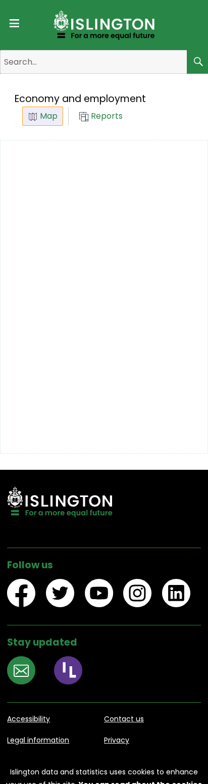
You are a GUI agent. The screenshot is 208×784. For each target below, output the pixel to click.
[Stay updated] (26, 672)
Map (48, 116)
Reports (106, 116)
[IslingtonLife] (73, 672)
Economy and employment (80, 99)
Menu (14, 21)
